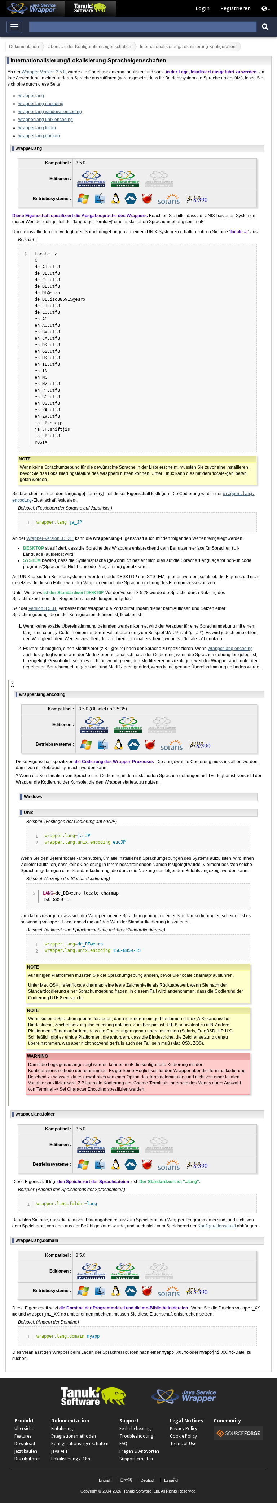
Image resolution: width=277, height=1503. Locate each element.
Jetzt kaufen (25, 1451)
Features (22, 1436)
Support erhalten (136, 1458)
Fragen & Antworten (139, 1451)
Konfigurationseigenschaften (80, 1443)
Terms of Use (183, 1443)
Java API (59, 1451)
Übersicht (23, 1428)
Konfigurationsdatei (217, 1226)
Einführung (62, 1428)
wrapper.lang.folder (37, 127)
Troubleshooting (136, 1436)
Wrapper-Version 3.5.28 (49, 538)
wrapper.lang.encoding (40, 103)
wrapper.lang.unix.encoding (45, 119)
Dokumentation (24, 46)
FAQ (123, 1443)
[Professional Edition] (91, 179)
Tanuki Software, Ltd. (141, 1491)
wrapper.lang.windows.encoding (50, 111)
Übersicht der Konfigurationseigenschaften (89, 46)
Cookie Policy (183, 1436)
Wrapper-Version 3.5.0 (44, 71)
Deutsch (148, 1480)
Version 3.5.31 (42, 608)
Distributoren (27, 1458)
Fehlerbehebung (135, 1428)
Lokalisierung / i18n (70, 1458)
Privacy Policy (183, 1428)
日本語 (126, 1480)
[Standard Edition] (125, 179)
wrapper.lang (31, 95)
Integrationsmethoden (73, 1436)
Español (171, 1480)
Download (24, 1443)
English (105, 1480)
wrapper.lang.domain (39, 135)
